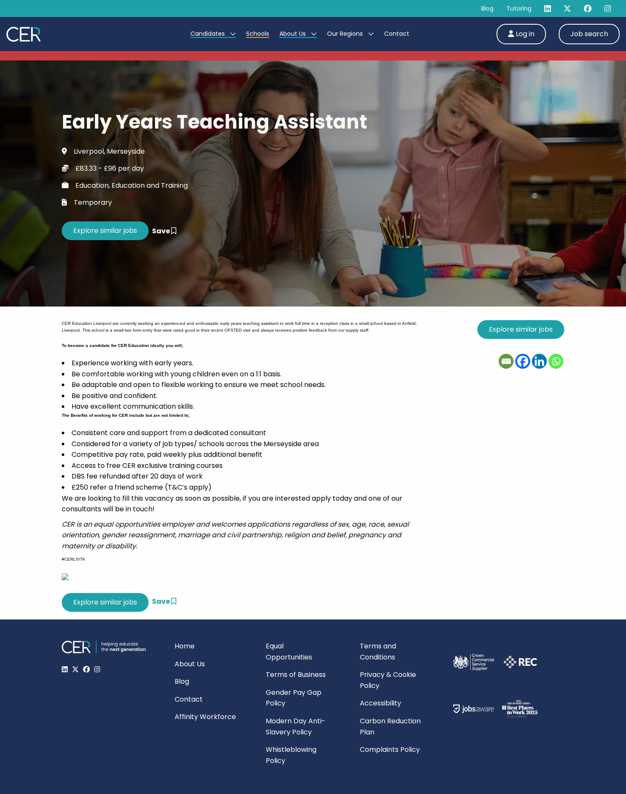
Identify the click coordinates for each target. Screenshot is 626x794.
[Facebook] (522, 361)
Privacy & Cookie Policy (388, 680)
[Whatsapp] (555, 361)
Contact (396, 33)
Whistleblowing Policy (291, 755)
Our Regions (346, 33)
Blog (487, 8)
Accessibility (380, 703)
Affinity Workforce (205, 717)
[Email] (506, 361)
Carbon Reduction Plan (390, 726)
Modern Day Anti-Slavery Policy (295, 726)
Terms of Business (296, 674)
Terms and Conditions (378, 651)
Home (185, 646)
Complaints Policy (390, 749)
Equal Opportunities (289, 651)
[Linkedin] (539, 361)
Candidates (208, 33)
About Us (293, 33)
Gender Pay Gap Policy (294, 698)
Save (161, 231)
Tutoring (518, 8)
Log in (524, 34)
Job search (589, 34)
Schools (257, 33)
